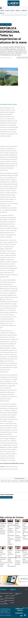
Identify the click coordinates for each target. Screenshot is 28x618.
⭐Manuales (8, 598)
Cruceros (7, 595)
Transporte (24, 10)
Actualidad (2, 593)
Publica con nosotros (19, 609)
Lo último (7, 10)
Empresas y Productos (6, 497)
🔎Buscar (6, 603)
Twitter (11, 593)
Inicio (2, 24)
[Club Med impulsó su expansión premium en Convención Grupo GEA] (3, 547)
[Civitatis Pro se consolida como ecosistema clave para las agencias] (25, 547)
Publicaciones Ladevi (18, 594)
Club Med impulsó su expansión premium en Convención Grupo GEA (3, 558)
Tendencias (7, 593)
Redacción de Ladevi (10, 104)
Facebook (12, 595)
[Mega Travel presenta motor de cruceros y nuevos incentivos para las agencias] (18, 520)
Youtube (12, 602)
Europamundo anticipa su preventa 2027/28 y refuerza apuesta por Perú (19, 557)
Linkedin (12, 600)
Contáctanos (19, 613)
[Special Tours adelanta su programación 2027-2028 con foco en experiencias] (10, 547)
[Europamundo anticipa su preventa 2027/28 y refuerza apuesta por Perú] (18, 547)
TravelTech (18, 10)
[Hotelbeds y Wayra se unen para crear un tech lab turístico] (3, 520)
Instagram (12, 598)
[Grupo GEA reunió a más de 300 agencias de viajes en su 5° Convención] (25, 520)
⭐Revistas (7, 600)
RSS (21, 616)
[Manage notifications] (25, 615)
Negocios (12, 10)
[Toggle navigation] (3, 8)
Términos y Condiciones (5, 615)
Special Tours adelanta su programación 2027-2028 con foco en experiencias (12, 558)
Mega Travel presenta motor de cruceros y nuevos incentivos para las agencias (18, 531)
